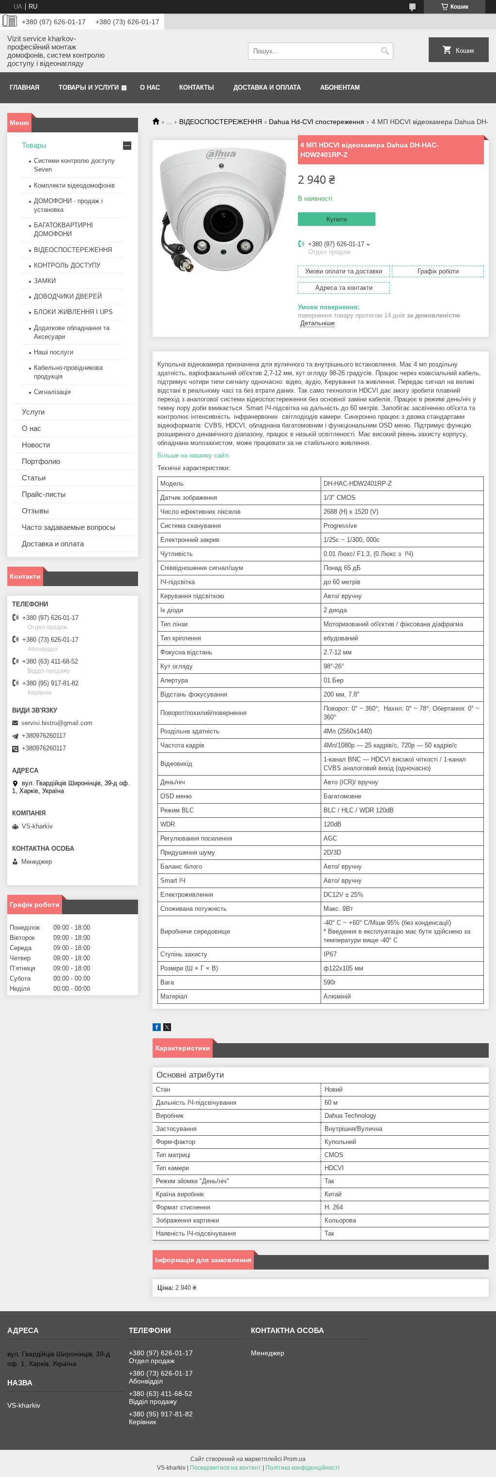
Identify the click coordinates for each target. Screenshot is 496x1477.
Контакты (196, 87)
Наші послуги (53, 352)
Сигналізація (52, 392)
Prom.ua (294, 1459)
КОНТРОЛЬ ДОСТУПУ (67, 265)
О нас (150, 87)
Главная (24, 87)
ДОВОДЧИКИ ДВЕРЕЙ (68, 296)
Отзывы (35, 511)
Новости (36, 445)
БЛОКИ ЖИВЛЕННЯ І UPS (73, 312)
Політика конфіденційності (302, 1467)
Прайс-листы (44, 494)
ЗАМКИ (45, 281)
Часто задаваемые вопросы (68, 527)
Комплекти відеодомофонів (74, 185)
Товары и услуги (89, 87)
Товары (34, 145)
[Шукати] (384, 51)
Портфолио (41, 461)
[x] (167, 1028)
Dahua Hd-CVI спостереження (316, 122)
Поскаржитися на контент (225, 1467)
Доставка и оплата (267, 87)
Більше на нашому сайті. (194, 455)
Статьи (34, 478)
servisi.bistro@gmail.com (57, 723)
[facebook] (157, 1028)
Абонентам (340, 87)
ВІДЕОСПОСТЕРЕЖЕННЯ (220, 122)
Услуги (33, 412)
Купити (336, 219)
